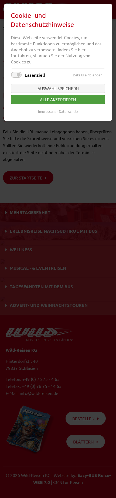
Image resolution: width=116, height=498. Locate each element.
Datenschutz (68, 111)
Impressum (47, 111)
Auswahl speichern (58, 88)
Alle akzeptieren (58, 99)
